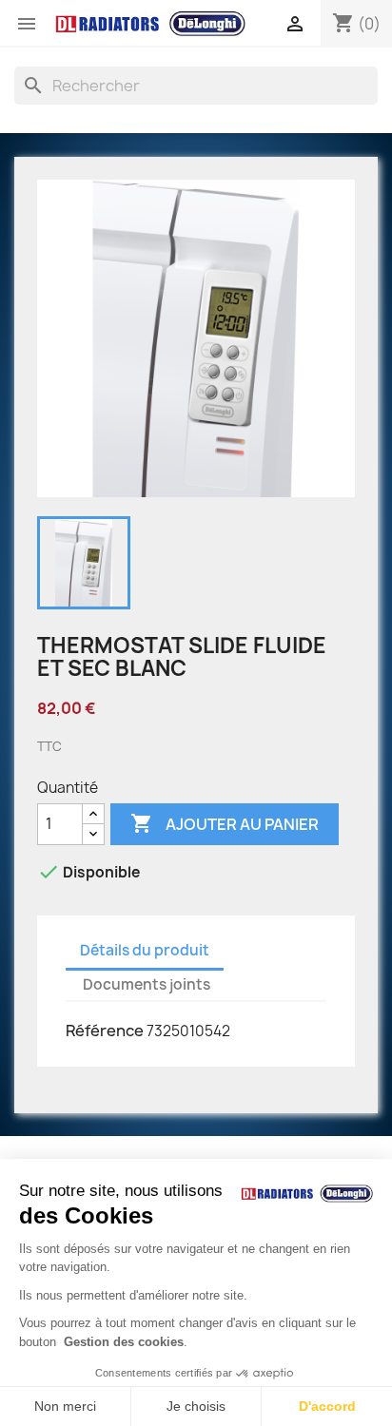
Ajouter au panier (224, 823)
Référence (105, 1030)
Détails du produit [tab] (144, 950)
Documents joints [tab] (146, 984)
